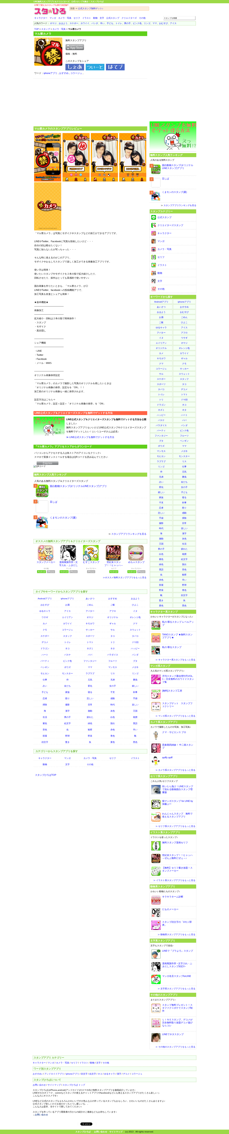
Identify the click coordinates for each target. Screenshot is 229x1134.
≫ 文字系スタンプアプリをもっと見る (176, 988)
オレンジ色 (135, 617)
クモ (45, 629)
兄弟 (112, 679)
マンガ (53, 18)
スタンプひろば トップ (74, 1085)
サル (112, 629)
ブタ (135, 661)
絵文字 (67, 723)
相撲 (135, 717)
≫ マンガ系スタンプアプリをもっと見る (175, 716)
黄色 (112, 742)
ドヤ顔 (135, 642)
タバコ (135, 636)
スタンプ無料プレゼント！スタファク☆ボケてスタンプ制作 (177, 1008)
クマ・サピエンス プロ (174, 732)
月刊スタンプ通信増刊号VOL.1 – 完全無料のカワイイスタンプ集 (178, 679)
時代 (112, 704)
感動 (112, 698)
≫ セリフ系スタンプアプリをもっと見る (175, 826)
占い (45, 686)
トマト (90, 642)
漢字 (67, 711)
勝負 (135, 679)
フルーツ (112, 661)
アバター (90, 611)
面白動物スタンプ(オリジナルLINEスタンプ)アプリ (78, 486)
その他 (142, 18)
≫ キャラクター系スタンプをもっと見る (175, 659)
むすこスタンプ (91, 562)
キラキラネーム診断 (172, 896)
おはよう (63, 23)
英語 (135, 723)
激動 (90, 711)
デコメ (45, 642)
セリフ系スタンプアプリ (164, 776)
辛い (102, 23)
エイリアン (67, 617)
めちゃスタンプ (136, 562)
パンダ (94, 23)
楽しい (135, 704)
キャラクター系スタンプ (164, 611)
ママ (155, 23)
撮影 (67, 704)
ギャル (112, 623)
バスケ (67, 654)
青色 (112, 736)
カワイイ (85, 23)
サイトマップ (54, 1085)
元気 (90, 679)
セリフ (77, 18)
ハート (45, 654)
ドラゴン (45, 648)
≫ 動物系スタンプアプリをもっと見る (176, 934)
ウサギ (45, 617)
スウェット (135, 629)
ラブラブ (90, 673)
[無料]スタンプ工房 (172, 690)
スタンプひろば (83, 1131)
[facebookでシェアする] (74, 69)
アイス (173, 23)
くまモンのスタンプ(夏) (63, 517)
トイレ (118, 23)
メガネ (135, 667)
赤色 (112, 729)
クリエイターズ (129, 18)
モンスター (67, 673)
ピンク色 (137, 23)
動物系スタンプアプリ (162, 886)
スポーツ (90, 636)
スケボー (74, 23)
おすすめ (64, 73)
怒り (67, 698)
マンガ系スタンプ (160, 665)
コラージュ (76, 73)
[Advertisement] (90, 102)
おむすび (163, 23)
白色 (112, 717)
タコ (112, 636)
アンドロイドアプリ (54, 1074)
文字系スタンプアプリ (162, 940)
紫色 (45, 723)
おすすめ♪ (38, 1074)
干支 (112, 692)
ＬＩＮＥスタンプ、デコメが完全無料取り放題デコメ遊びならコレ (177, 1022)
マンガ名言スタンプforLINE (176, 976)
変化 (90, 686)
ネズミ (90, 648)
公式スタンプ (112, 18)
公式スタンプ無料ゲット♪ (90, 8)
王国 (135, 711)
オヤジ (53, 23)
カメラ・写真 (64, 18)
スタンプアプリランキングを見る (128, 534)
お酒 (67, 605)
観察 (90, 729)
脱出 (112, 723)
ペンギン (45, 667)
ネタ (112, 648)
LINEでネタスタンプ (173, 1034)
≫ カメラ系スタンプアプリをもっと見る (175, 770)
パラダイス (112, 654)
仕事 (45, 679)
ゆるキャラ (44, 611)
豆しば (53, 502)
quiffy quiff (167, 757)
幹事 (135, 692)
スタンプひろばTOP (45, 775)
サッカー (90, 629)
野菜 (90, 736)
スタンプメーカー (46, 562)
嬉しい (135, 686)
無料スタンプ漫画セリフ (175, 842)
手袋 (135, 698)
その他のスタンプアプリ (164, 994)
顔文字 (45, 742)
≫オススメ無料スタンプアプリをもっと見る (124, 577)
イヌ (135, 611)
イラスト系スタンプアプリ (165, 832)
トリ (112, 642)
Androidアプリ (45, 598)
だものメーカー (170, 909)
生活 (45, 717)
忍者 (45, 698)
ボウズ (67, 667)
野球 (67, 736)
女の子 (112, 686)
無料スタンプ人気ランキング (50, 474)
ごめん (90, 605)
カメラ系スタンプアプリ (164, 722)
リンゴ (147, 23)
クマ (135, 623)
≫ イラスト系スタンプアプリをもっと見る (174, 880)
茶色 (45, 729)
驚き (67, 742)
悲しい (90, 698)
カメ (45, 623)
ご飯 (112, 605)
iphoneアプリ (50, 73)
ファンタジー (90, 661)
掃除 (45, 704)
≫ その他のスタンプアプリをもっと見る (175, 1047)
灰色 (112, 711)
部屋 (45, 736)
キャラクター (40, 18)
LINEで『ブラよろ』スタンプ (177, 950)
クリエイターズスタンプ (170, 225)
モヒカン (45, 673)
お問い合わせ (39, 1085)
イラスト (86, 18)
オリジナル (112, 617)
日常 (90, 704)
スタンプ (45, 29)
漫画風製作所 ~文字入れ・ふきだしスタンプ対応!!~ (68, 565)
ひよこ (135, 605)
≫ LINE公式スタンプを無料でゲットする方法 (90, 437)
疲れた (90, 717)
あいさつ (90, 598)
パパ (90, 654)
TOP (36, 29)
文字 (102, 18)
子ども (110, 23)
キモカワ (90, 623)
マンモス (112, 667)
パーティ (45, 661)
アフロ (112, 611)
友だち (67, 686)
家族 (67, 692)
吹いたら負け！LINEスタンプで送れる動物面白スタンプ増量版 (177, 789)
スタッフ (67, 636)
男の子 (127, 23)
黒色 (135, 742)
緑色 (90, 723)
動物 (95, 18)
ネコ (67, 648)
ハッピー (135, 648)
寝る (90, 692)
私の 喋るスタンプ (171, 647)
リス (112, 673)
